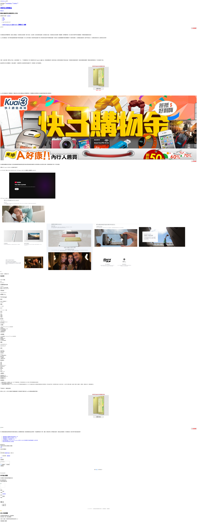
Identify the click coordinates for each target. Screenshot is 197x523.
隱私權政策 (104, 508)
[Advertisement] (89, 47)
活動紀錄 (8, 455)
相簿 (3, 17)
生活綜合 (8, 15)
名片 (3, 20)
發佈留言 (2, 465)
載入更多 (2, 459)
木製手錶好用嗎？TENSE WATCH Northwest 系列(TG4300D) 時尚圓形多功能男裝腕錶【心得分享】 (20, 440)
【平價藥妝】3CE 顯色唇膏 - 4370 (8, 439)
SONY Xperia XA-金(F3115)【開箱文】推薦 (14, 24)
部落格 (3, 19)
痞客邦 (6, 452)
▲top (1, 457)
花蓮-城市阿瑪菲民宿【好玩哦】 (8, 441)
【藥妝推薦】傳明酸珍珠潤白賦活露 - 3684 (10, 436)
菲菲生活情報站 (6, 8)
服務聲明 (108, 508)
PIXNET (91, 508)
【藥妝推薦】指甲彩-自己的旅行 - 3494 (9, 437)
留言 (8, 452)
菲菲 (1, 447)
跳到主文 (2, 10)
